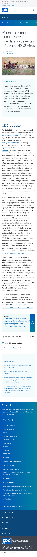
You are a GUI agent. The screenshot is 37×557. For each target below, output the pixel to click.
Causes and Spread (9, 440)
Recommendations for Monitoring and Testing (17, 486)
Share (32, 337)
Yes (5, 348)
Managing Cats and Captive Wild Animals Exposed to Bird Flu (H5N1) (16, 473)
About (16, 23)
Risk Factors (7, 443)
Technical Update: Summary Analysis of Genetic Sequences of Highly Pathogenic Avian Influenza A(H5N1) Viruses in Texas (18, 380)
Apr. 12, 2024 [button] (10, 54)
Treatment (6, 454)
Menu (31, 17)
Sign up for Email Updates (14, 506)
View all (6, 457)
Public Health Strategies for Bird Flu (14, 490)
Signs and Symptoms (27, 23)
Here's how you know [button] (8, 5)
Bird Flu (5, 17)
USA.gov (12, 552)
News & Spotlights (9, 361)
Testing (5, 447)
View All (6, 420)
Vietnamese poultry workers (14, 253)
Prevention (6, 450)
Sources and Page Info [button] (13, 337)
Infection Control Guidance (11, 469)
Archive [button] (5, 533)
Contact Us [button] (7, 512)
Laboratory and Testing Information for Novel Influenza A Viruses (17, 494)
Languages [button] (6, 528)
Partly (13, 348)
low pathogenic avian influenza (14, 135)
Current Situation (7, 23)
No (21, 348)
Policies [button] (5, 523)
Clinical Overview (8, 466)
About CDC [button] (7, 517)
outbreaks (5, 150)
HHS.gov (4, 552)
